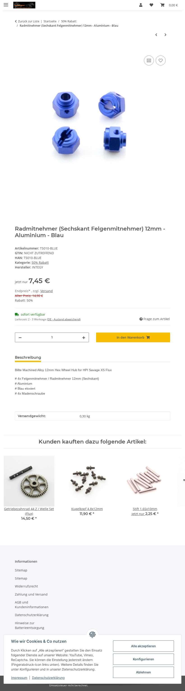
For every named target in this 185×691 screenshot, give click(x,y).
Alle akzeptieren (143, 646)
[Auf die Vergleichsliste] (149, 60)
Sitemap (21, 570)
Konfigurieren (143, 659)
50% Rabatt (40, 262)
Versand (46, 291)
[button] (141, 4)
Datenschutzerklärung (48, 677)
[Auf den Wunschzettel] (161, 60)
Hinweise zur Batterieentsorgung (29, 625)
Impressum (19, 677)
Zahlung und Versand (31, 594)
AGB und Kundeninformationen (32, 604)
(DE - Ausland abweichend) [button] (64, 319)
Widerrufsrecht (26, 586)
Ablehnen (143, 672)
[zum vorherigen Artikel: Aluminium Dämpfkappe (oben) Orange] (156, 34)
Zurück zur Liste (28, 21)
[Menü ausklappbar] (6, 3)
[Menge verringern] (20, 337)
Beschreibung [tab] (28, 357)
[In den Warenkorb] (18, 49)
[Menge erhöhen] (84, 337)
